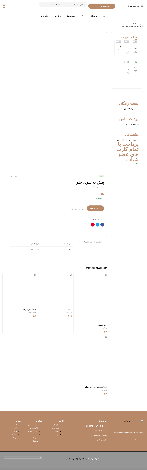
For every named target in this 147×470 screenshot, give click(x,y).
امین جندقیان (95, 187)
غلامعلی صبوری (32, 312)
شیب (70, 309)
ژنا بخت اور (119, 49)
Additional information (93, 242)
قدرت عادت (127, 70)
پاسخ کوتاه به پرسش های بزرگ (96, 387)
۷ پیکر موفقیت (102, 325)
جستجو (42, 4)
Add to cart (94, 208)
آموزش (136, 26)
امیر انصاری (69, 312)
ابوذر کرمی (104, 328)
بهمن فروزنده (135, 51)
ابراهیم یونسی (135, 70)
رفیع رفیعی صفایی (127, 73)
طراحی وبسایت (93, 458)
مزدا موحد (104, 390)
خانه (141, 26)
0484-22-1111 (96, 426)
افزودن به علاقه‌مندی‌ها (77, 209)
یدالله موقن (127, 52)
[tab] (93, 242)
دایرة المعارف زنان (29, 309)
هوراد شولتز (35, 243)
